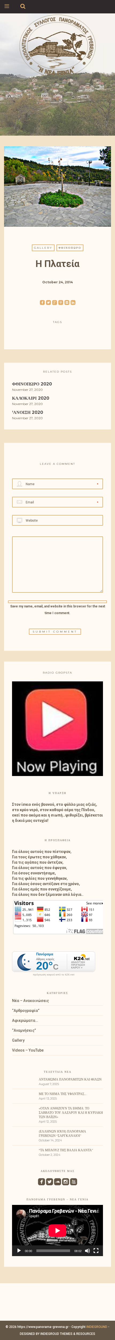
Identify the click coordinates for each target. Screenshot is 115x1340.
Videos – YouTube (28, 1050)
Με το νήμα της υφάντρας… (62, 1094)
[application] (57, 1230)
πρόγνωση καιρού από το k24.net (53, 974)
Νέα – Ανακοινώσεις (30, 1000)
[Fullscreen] (96, 1250)
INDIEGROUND (96, 1327)
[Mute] (87, 1250)
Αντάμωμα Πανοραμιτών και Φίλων (70, 1079)
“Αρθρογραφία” (25, 1010)
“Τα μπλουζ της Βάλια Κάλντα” (66, 1150)
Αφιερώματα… (25, 1020)
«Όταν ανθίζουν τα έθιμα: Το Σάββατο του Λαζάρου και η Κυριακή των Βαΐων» (71, 1112)
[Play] (19, 1250)
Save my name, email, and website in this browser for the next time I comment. (57, 609)
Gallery (43, 248)
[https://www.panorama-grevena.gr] (57, 44)
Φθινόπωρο (70, 248)
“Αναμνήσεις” (24, 1030)
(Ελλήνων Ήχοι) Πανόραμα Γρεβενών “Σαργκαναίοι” (62, 1133)
